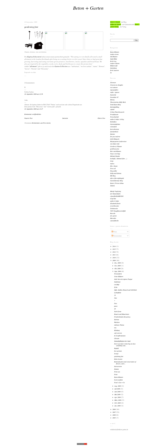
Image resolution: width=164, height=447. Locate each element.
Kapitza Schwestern (34, 57)
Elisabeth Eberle (115, 203)
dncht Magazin (114, 139)
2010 (114, 258)
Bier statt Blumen (115, 151)
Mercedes (113, 218)
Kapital (116, 348)
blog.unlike (113, 171)
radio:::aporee (114, 92)
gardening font (31, 26)
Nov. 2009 (117, 266)
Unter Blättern (118, 276)
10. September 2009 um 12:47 (33, 109)
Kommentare (117, 236)
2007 (114, 412)
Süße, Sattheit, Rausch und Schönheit (125, 290)
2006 (114, 415)
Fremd (116, 354)
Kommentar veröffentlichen (32, 114)
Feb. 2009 (117, 403)
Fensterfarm (118, 274)
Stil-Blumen (113, 57)
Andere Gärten (114, 63)
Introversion (118, 366)
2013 (114, 249)
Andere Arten (114, 54)
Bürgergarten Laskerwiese (118, 141)
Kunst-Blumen (114, 52)
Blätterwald (113, 66)
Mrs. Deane (113, 166)
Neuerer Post (28, 118)
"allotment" (33, 66)
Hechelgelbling (114, 107)
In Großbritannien (119, 336)
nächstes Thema (119, 325)
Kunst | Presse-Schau (117, 183)
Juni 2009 (117, 392)
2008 (114, 409)
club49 (112, 109)
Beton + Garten (88, 7)
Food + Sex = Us (119, 382)
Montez (112, 100)
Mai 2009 (117, 394)
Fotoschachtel (114, 117)
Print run (117, 372)
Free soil (113, 168)
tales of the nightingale (117, 178)
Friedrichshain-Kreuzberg (122, 317)
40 (115, 309)
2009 (114, 260)
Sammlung (113, 68)
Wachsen (117, 322)
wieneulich (113, 127)
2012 (114, 252)
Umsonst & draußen (116, 85)
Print (115, 374)
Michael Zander (115, 156)
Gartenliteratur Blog (116, 181)
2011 (114, 255)
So (111, 73)
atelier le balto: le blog (117, 119)
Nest (115, 303)
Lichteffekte (117, 293)
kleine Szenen (118, 359)
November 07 (114, 97)
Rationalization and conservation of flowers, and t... (125, 363)
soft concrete (118, 333)
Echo (115, 287)
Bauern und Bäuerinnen (121, 314)
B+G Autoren (114, 70)
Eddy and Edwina (115, 173)
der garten (113, 216)
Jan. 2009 (117, 406)
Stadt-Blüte (113, 59)
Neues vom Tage (115, 154)
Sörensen (113, 82)
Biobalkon (113, 122)
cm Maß (116, 284)
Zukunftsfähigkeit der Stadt (122, 341)
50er (115, 298)
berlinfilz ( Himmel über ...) (118, 159)
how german (118, 351)
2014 (114, 246)
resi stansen (113, 87)
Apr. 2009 (117, 397)
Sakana (112, 186)
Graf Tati (113, 199)
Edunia (116, 369)
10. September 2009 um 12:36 (33, 94)
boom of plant (118, 380)
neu (115, 328)
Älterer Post (101, 118)
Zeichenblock (114, 132)
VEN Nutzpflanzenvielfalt (118, 211)
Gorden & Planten (116, 146)
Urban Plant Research (117, 112)
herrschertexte (114, 129)
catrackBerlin (114, 221)
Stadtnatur (117, 282)
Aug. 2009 (117, 386)
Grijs (111, 161)
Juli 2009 (117, 389)
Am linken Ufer (115, 144)
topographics (114, 90)
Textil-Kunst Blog (115, 105)
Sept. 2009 (117, 271)
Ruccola (112, 213)
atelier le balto (114, 201)
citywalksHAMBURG (117, 196)
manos (112, 164)
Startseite (65, 118)
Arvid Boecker (114, 206)
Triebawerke (114, 208)
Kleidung (117, 330)
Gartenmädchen (115, 124)
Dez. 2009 (117, 263)
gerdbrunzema (114, 149)
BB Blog (113, 176)
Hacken (112, 134)
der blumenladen (115, 194)
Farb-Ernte (117, 311)
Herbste (116, 319)
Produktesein (114, 114)
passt (115, 306)
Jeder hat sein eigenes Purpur (123, 279)
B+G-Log (113, 61)
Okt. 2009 (117, 268)
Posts (115, 232)
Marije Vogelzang (115, 191)
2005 (114, 418)
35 (115, 295)
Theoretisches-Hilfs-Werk (118, 102)
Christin (116, 338)
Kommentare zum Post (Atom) (41, 123)
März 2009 (118, 400)
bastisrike (113, 95)
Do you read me (115, 136)
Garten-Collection (61, 66)
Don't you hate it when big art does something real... (125, 345)
